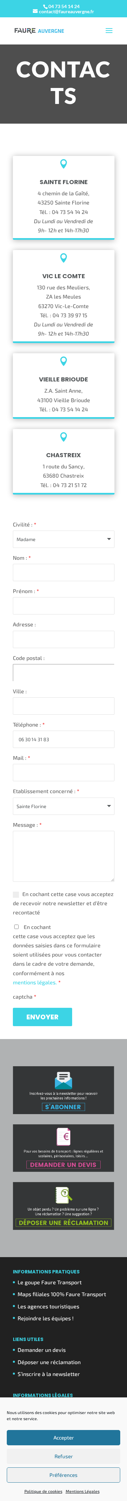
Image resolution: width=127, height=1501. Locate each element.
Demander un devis (42, 1349)
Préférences (63, 1475)
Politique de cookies (43, 1491)
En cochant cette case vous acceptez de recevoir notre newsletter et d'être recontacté (63, 903)
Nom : (22, 557)
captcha (24, 996)
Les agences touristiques (48, 1306)
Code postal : (29, 658)
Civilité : (24, 524)
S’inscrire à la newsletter (49, 1374)
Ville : (20, 691)
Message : (27, 824)
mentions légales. (35, 982)
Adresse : (24, 624)
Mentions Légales (83, 1491)
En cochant (57, 954)
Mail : (21, 757)
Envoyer (42, 1017)
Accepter (64, 1437)
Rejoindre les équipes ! (45, 1318)
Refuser (64, 1456)
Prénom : (26, 591)
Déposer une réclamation (49, 1362)
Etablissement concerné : (46, 791)
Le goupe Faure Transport (50, 1282)
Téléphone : (29, 724)
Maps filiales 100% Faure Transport (62, 1294)
